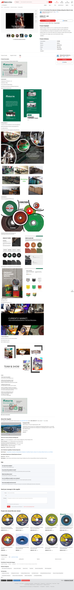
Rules (72, 5)
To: (6, 495)
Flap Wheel (28, 451)
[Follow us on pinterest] (71, 580)
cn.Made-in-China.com (46, 584)
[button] (61, 2)
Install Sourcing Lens (26, 580)
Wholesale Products (37, 583)
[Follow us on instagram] (68, 580)
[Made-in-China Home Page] (6, 2)
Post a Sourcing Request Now (29, 506)
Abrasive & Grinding (14, 7)
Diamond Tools (25, 568)
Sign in (72, 2)
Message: (5, 498)
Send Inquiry (48, 20)
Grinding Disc (24, 451)
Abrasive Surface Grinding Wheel (18, 575)
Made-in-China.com (32, 584)
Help (55, 5)
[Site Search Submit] (50, 2)
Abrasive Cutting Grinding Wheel (58, 573)
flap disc (38, 559)
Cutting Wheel (9, 451)
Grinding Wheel (20, 7)
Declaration (47, 586)
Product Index (54, 583)
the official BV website (24, 420)
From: (6, 492)
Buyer (50, 5)
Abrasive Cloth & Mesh (17, 568)
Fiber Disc (46, 451)
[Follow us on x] (66, 580)
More (2, 577)
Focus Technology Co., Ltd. (30, 586)
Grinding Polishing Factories (25, 573)
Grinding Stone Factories (15, 573)
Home (2, 7)
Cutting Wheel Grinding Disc (6, 575)
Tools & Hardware (7, 7)
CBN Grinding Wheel (48, 568)
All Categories (4, 5)
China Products (21, 583)
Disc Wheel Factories (35, 573)
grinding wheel (21, 559)
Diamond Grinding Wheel (39, 568)
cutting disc (3, 559)
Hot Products (16, 583)
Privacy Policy (52, 586)
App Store (4, 580)
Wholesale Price (43, 583)
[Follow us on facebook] (65, 580)
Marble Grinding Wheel (28, 575)
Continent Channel (48, 583)
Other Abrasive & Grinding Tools (7, 568)
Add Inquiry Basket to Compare (19, 39)
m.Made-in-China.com (39, 584)
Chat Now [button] (65, 20)
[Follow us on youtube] (69, 580)
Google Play (9, 580)
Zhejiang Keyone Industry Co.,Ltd (47, 11)
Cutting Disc (14, 451)
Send (8, 506)
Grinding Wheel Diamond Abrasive (45, 573)
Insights (58, 583)
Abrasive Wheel (41, 451)
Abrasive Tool (36, 451)
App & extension (60, 5)
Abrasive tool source (58, 559)
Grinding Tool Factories (5, 573)
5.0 (61, 56)
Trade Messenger (17, 580)
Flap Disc (32, 451)
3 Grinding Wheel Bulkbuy (38, 575)
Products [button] (17, 2)
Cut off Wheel (50, 451)
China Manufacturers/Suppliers (29, 583)
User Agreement (42, 586)
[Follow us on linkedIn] (72, 580)
